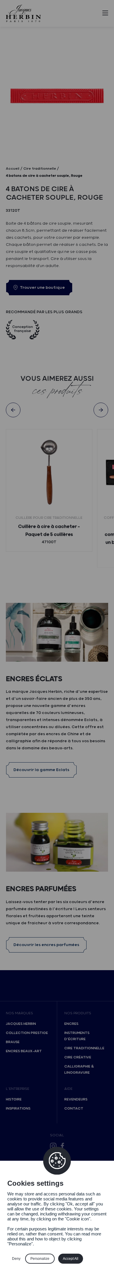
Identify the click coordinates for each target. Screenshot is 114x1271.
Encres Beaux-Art (24, 1051)
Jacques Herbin (21, 1024)
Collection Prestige (27, 1033)
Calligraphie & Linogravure (79, 1069)
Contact (73, 1108)
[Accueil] (23, 13)
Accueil (12, 168)
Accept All (70, 1259)
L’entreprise (17, 1089)
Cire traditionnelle (84, 1048)
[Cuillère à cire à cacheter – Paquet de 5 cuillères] (49, 472)
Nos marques (19, 1013)
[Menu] (105, 14)
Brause (13, 1042)
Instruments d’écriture (76, 1036)
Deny (16, 1259)
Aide (68, 1089)
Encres (71, 1024)
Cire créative (77, 1057)
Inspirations (18, 1108)
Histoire (14, 1099)
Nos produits (77, 1013)
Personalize (39, 1259)
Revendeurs (75, 1099)
